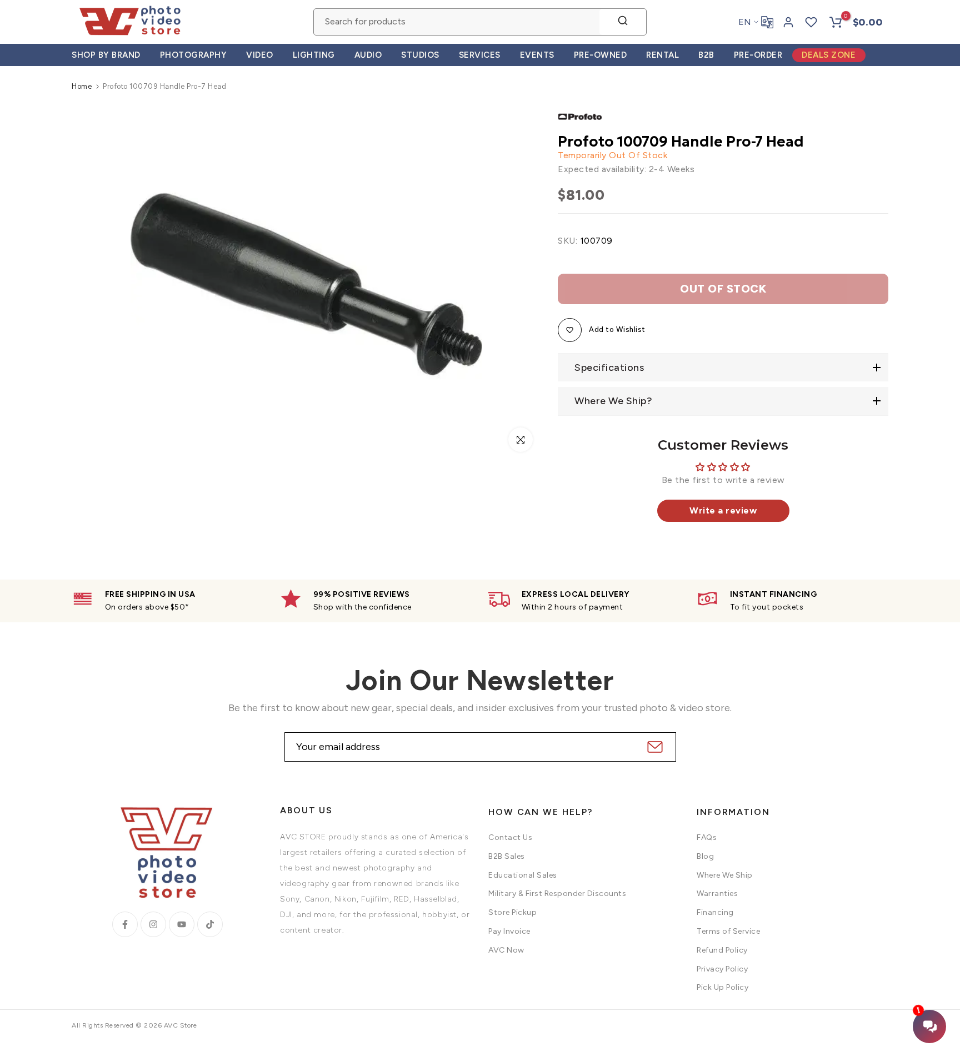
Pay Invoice (509, 931)
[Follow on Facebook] (125, 924)
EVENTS (537, 55)
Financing (715, 912)
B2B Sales (506, 856)
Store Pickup (512, 912)
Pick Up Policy (722, 987)
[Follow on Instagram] (153, 924)
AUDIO (368, 55)
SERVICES (480, 55)
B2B (706, 55)
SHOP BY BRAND (106, 55)
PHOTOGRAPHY (193, 55)
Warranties (717, 893)
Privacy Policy (722, 969)
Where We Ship (725, 875)
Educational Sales (522, 875)
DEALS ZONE (829, 55)
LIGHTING (314, 55)
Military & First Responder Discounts (557, 893)
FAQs (707, 837)
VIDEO (259, 55)
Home (82, 86)
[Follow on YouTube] (181, 924)
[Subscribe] (654, 747)
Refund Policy (722, 950)
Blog (705, 856)
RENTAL (662, 55)
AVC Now (506, 950)
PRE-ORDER (758, 55)
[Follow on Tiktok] (210, 924)
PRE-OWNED (600, 55)
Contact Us (510, 837)
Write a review (723, 510)
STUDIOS (420, 55)
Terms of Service (728, 931)
